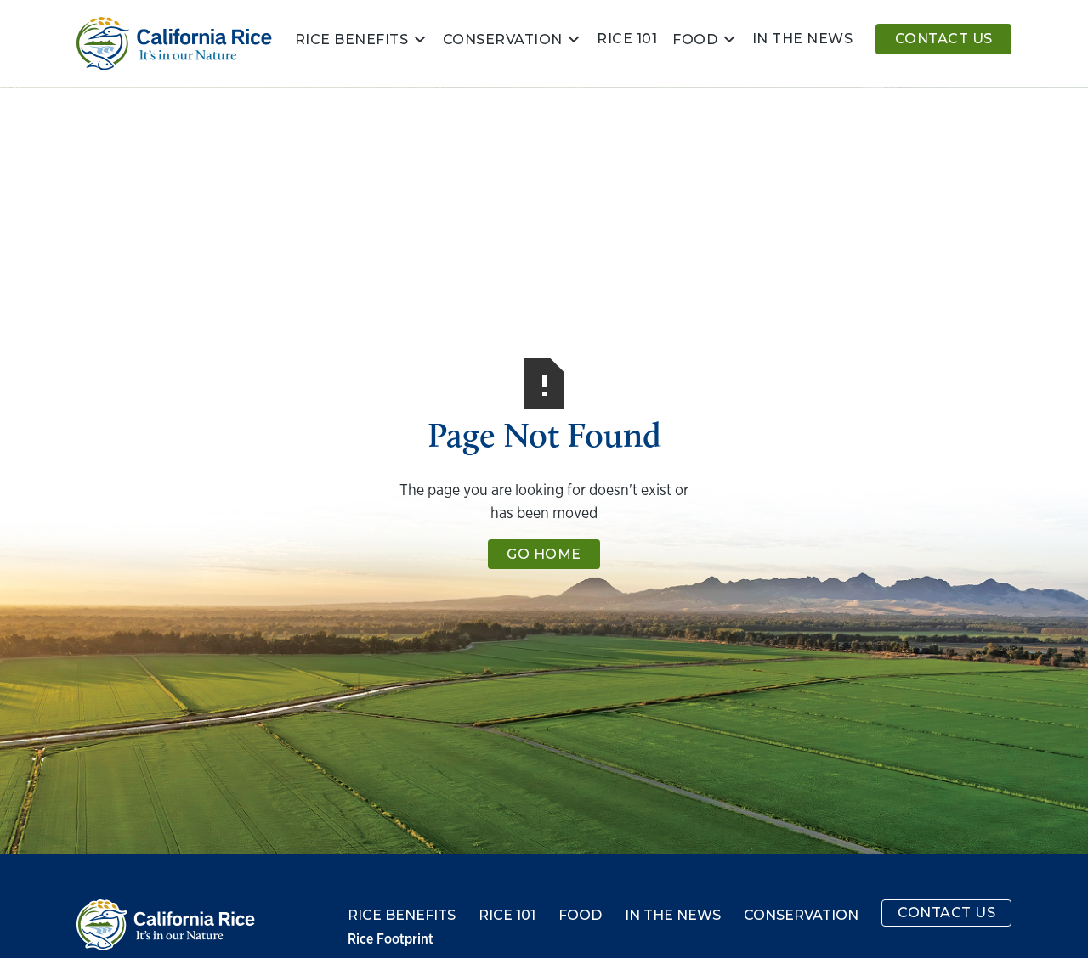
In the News (673, 915)
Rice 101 (627, 39)
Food (694, 40)
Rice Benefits (352, 40)
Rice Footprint (391, 939)
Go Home (544, 554)
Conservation (503, 40)
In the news (802, 39)
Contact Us (944, 39)
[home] (174, 43)
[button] (361, 39)
